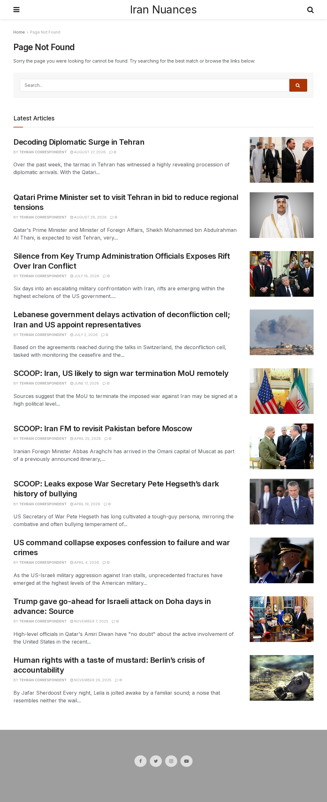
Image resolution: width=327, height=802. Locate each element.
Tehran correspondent (43, 152)
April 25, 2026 (87, 438)
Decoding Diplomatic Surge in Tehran (78, 142)
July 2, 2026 (85, 334)
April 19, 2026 (86, 504)
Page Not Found (45, 32)
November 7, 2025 (90, 621)
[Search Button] (298, 85)
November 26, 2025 (92, 680)
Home (19, 32)
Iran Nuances (163, 9)
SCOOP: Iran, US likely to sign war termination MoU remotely (121, 373)
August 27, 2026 (89, 152)
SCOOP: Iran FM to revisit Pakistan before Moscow (102, 428)
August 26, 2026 (90, 217)
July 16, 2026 (86, 276)
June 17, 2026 (86, 383)
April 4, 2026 (86, 562)
